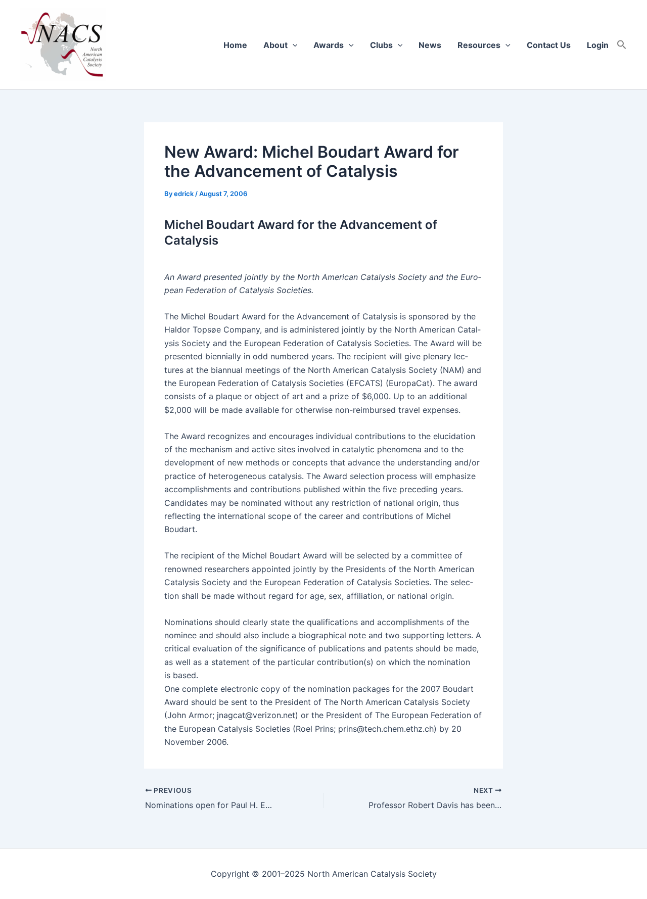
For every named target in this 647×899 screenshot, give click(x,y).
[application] (293, 45)
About (275, 45)
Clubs (381, 45)
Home (235, 45)
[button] (622, 45)
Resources (478, 45)
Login (598, 45)
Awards (328, 45)
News (430, 45)
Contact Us (549, 45)
